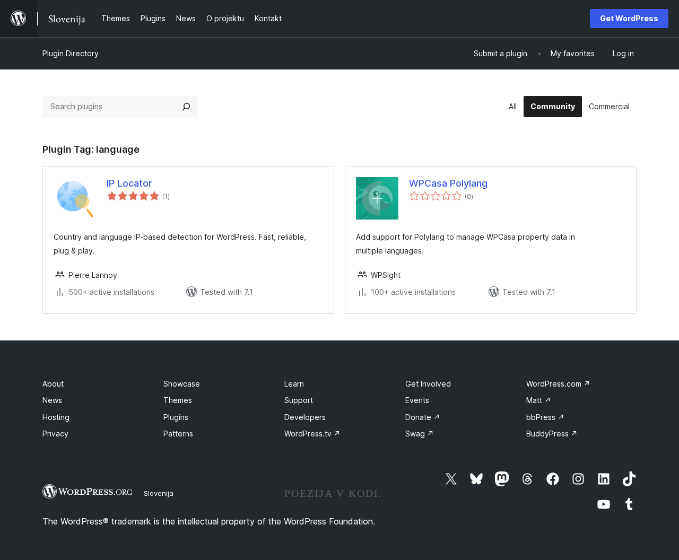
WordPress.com (558, 383)
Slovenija (158, 493)
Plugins (175, 417)
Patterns (178, 433)
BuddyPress (552, 433)
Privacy (55, 433)
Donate (422, 417)
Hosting (55, 417)
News (52, 400)
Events (417, 400)
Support (298, 400)
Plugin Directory (70, 53)
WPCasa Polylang (448, 183)
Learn (294, 383)
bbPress (545, 417)
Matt (538, 400)
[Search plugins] (186, 106)
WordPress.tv (312, 433)
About (53, 383)
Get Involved (428, 383)
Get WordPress (629, 18)
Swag (419, 433)
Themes (177, 400)
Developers (305, 417)
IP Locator (129, 183)
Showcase (181, 383)
